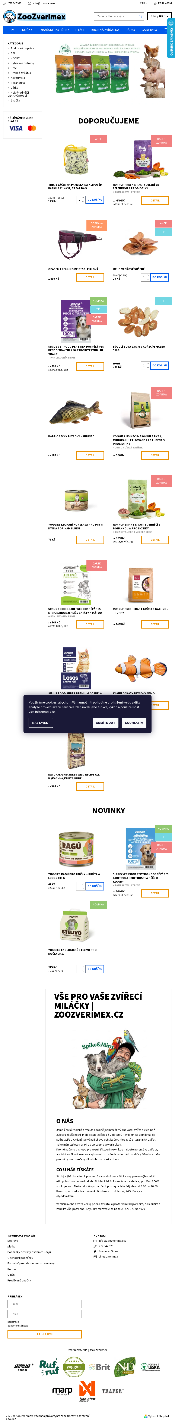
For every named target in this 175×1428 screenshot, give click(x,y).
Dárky (130, 30)
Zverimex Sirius (108, 1251)
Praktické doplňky (22, 48)
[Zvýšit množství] (84, 198)
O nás (11, 1275)
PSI (13, 30)
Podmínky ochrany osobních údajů (29, 1252)
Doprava (12, 1241)
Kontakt (12, 1269)
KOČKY (27, 30)
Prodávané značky (19, 1280)
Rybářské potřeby (53, 30)
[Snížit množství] (84, 202)
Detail (155, 201)
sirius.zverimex (108, 1257)
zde (52, 712)
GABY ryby (149, 30)
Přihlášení (165, 3)
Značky (15, 100)
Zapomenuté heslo (17, 1326)
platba (11, 1246)
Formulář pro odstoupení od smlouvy (31, 1263)
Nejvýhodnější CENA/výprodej (18, 94)
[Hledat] (140, 16)
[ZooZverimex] (45, 16)
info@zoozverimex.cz (45, 3)
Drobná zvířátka (105, 30)
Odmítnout (105, 722)
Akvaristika (18, 78)
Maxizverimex (98, 1350)
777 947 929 (14, 3)
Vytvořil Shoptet (158, 1416)
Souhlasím (134, 722)
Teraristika (18, 83)
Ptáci (79, 30)
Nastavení (41, 722)
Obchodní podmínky (20, 1258)
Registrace (13, 1322)
